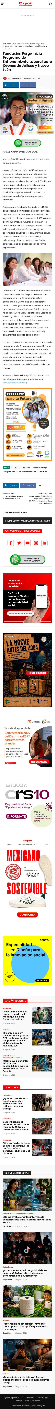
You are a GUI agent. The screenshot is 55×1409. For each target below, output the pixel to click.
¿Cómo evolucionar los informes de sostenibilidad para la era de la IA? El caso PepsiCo (15, 1066)
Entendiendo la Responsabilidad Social (12, 1057)
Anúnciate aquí (42, 1397)
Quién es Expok (28, 1397)
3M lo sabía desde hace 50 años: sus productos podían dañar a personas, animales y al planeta (16, 1148)
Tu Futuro (42, 472)
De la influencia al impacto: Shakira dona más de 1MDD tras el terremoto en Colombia (16, 1125)
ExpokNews (15, 78)
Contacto (18, 1400)
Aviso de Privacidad (32, 1400)
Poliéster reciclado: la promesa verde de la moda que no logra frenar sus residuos (15, 1015)
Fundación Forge (40, 468)
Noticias (6, 44)
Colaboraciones (18, 44)
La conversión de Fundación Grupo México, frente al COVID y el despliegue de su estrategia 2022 (40, 499)
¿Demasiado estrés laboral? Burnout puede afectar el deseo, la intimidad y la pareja (26, 1380)
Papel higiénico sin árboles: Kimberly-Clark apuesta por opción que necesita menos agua (25, 1326)
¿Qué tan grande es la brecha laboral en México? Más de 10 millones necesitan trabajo (15, 1103)
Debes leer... (8, 1095)
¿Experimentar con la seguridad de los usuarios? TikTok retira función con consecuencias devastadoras (25, 1273)
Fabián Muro (24, 468)
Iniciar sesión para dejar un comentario (27, 521)
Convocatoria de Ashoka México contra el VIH (13, 497)
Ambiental (7, 1008)
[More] (40, 85)
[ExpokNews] (5, 78)
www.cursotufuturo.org (15, 382)
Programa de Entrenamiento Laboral (20, 472)
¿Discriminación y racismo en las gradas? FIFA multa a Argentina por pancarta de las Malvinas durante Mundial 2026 (16, 1039)
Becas (14, 468)
